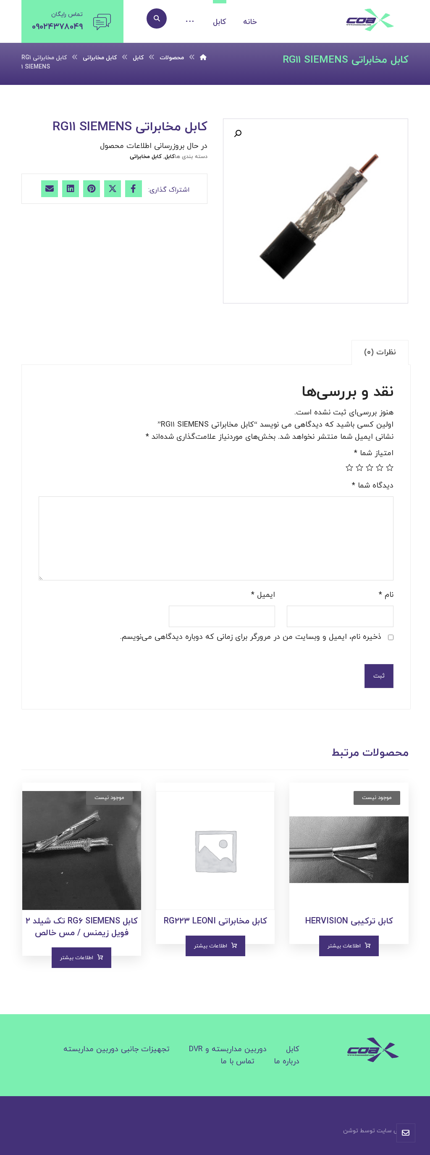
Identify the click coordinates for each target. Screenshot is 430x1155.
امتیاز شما (373, 453)
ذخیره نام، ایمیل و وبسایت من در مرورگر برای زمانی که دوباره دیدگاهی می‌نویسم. (250, 637)
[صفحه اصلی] (203, 58)
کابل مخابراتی (146, 157)
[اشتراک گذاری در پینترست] (91, 188)
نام (386, 595)
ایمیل (263, 595)
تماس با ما (237, 1061)
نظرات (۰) (380, 352)
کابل (170, 157)
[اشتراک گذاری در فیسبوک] (133, 188)
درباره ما (286, 1061)
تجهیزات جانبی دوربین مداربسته (116, 1049)
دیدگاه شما (372, 485)
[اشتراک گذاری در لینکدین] (70, 188)
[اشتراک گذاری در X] (112, 188)
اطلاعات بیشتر (344, 946)
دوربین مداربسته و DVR (228, 1049)
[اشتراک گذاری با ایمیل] (49, 188)
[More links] (190, 22)
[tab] (380, 352)
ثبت (379, 676)
